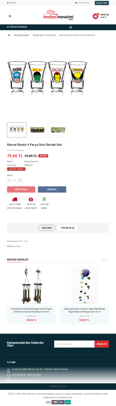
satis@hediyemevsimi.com (24, 380)
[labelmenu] (70, 27)
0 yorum (20, 150)
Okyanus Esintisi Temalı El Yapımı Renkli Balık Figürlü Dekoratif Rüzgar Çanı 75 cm (84, 310)
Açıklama (47, 228)
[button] (101, 16)
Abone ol (102, 344)
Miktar (10, 175)
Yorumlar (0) (67, 228)
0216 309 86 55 (83, 3)
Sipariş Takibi (102, 3)
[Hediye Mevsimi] (9, 35)
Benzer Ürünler (17, 259)
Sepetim (104, 15)
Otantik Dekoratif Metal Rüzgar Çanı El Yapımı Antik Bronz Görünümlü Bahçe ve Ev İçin (31, 310)
